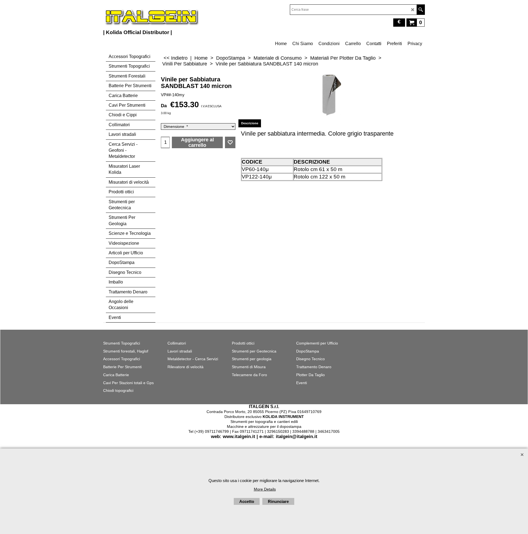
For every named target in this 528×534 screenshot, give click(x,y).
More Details (265, 489)
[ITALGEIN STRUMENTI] (151, 16)
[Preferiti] (230, 142)
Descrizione (249, 123)
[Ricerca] (421, 10)
